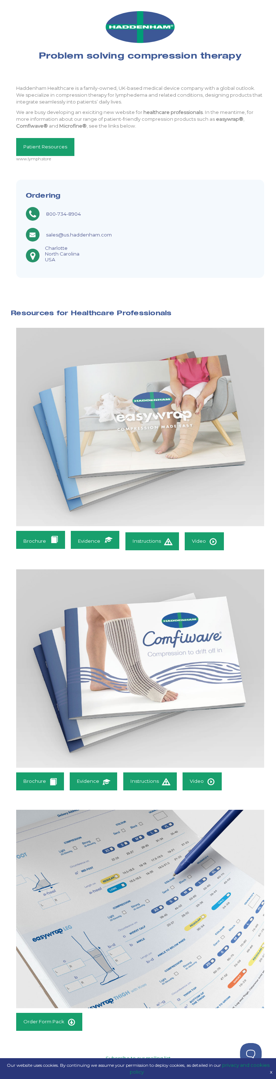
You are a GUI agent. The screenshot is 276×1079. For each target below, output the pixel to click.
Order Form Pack (43, 1021)
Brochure (35, 541)
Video (199, 541)
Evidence (89, 541)
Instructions (147, 541)
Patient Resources (45, 147)
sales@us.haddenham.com (79, 235)
